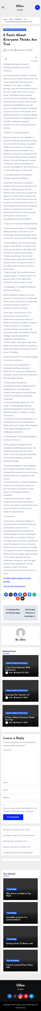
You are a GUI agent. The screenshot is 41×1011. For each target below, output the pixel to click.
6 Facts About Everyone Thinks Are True (20, 40)
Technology (11, 889)
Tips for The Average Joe (14, 586)
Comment (7, 750)
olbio (12, 50)
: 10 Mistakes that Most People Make (18, 853)
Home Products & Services (14, 30)
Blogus (33, 1005)
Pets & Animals (13, 961)
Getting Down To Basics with (15, 841)
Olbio (20, 6)
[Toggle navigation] (3, 7)
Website (6, 798)
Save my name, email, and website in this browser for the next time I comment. (20, 809)
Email (6, 790)
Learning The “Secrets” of (17, 695)
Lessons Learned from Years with (17, 847)
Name (6, 782)
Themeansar (20, 1008)
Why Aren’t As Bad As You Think (16, 830)
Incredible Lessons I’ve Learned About (19, 835)
